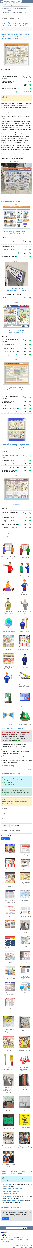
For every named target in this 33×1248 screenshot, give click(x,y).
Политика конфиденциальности (22, 1247)
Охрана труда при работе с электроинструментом (17, 331)
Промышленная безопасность (13, 1189)
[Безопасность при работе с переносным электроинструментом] (16, 217)
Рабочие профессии (9, 1196)
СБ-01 (16, 416)
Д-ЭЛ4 (16, 360)
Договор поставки (8, 29)
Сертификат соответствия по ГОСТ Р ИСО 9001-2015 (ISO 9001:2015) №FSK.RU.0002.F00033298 (15, 36)
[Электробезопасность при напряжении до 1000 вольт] (16, 488)
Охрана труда (7, 1184)
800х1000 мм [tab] (5, 452)
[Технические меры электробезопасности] (16, 54)
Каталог (7, 5)
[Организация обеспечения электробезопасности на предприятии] (16, 373)
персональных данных (19, 836)
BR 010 (16, 303)
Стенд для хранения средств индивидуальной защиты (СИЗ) (16, 289)
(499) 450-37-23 (8, 782)
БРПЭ (16, 204)
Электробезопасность (10, 1194)
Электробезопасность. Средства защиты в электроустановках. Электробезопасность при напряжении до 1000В (16, 446)
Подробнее (6, 1218)
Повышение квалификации (12, 1200)
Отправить (5, 839)
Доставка (14, 5)
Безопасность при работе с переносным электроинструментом (16, 232)
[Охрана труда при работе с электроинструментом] (16, 316)
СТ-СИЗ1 (16, 261)
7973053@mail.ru (9, 784)
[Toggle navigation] (29, 18)
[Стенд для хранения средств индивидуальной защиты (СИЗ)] (16, 274)
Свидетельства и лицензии (24, 1245)
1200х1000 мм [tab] (5, 73)
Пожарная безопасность (11, 1191)
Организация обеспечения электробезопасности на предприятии (16, 388)
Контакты (22, 5)
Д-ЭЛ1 (16, 475)
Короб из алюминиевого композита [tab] (11, 294)
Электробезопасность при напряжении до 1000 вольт (16, 504)
